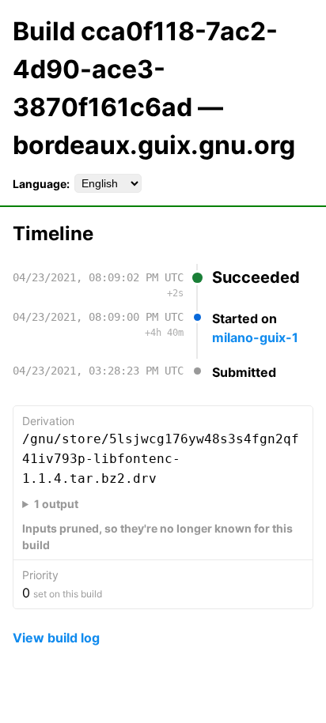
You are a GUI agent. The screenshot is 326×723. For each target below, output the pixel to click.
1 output (56, 503)
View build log (56, 638)
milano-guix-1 (255, 337)
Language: (41, 183)
